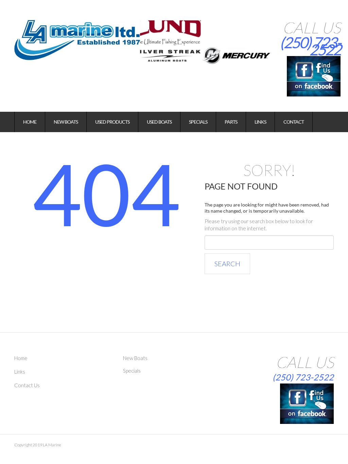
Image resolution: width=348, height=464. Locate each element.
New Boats (66, 122)
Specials (198, 122)
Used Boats (159, 122)
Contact (293, 122)
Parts (231, 122)
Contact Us (27, 385)
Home (29, 122)
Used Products (112, 122)
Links (260, 122)
